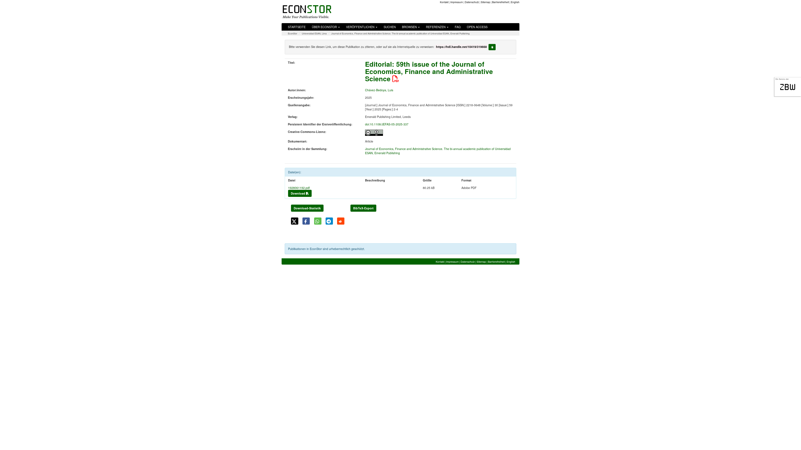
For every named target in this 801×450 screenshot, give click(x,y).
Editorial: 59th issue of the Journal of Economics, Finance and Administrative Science (429, 71)
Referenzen (436, 27)
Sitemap (485, 2)
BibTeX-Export (363, 208)
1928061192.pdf (299, 188)
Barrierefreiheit (500, 2)
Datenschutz (472, 2)
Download (298, 193)
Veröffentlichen (360, 27)
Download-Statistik (307, 208)
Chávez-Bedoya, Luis (379, 90)
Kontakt (444, 2)
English (515, 2)
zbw (788, 87)
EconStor (292, 33)
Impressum (456, 2)
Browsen (410, 27)
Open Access (477, 27)
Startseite (297, 27)
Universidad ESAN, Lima (314, 33)
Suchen (390, 27)
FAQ (458, 27)
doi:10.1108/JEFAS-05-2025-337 (386, 124)
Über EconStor (325, 27)
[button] (294, 221)
